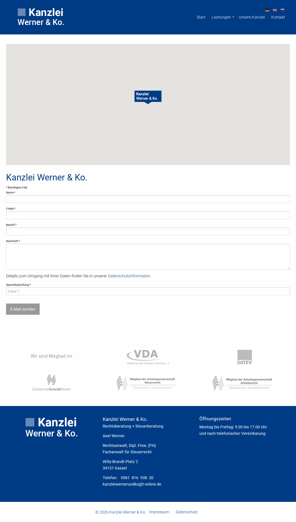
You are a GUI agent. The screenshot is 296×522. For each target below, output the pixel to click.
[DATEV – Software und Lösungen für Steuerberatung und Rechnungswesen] (244, 357)
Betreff (11, 225)
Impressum (159, 512)
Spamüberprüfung (18, 284)
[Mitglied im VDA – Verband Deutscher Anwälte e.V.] (148, 357)
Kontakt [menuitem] (278, 17)
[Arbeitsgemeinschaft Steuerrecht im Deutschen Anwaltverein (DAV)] (148, 383)
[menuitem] (38, 17)
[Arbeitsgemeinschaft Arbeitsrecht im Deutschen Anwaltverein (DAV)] (244, 383)
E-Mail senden (22, 309)
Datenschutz (187, 512)
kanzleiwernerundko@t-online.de (132, 484)
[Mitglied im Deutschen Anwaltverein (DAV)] (51, 383)
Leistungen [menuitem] (221, 17)
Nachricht (13, 241)
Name (10, 192)
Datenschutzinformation (129, 275)
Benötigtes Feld (16, 187)
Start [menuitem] (201, 17)
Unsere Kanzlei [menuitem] (252, 17)
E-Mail (11, 208)
